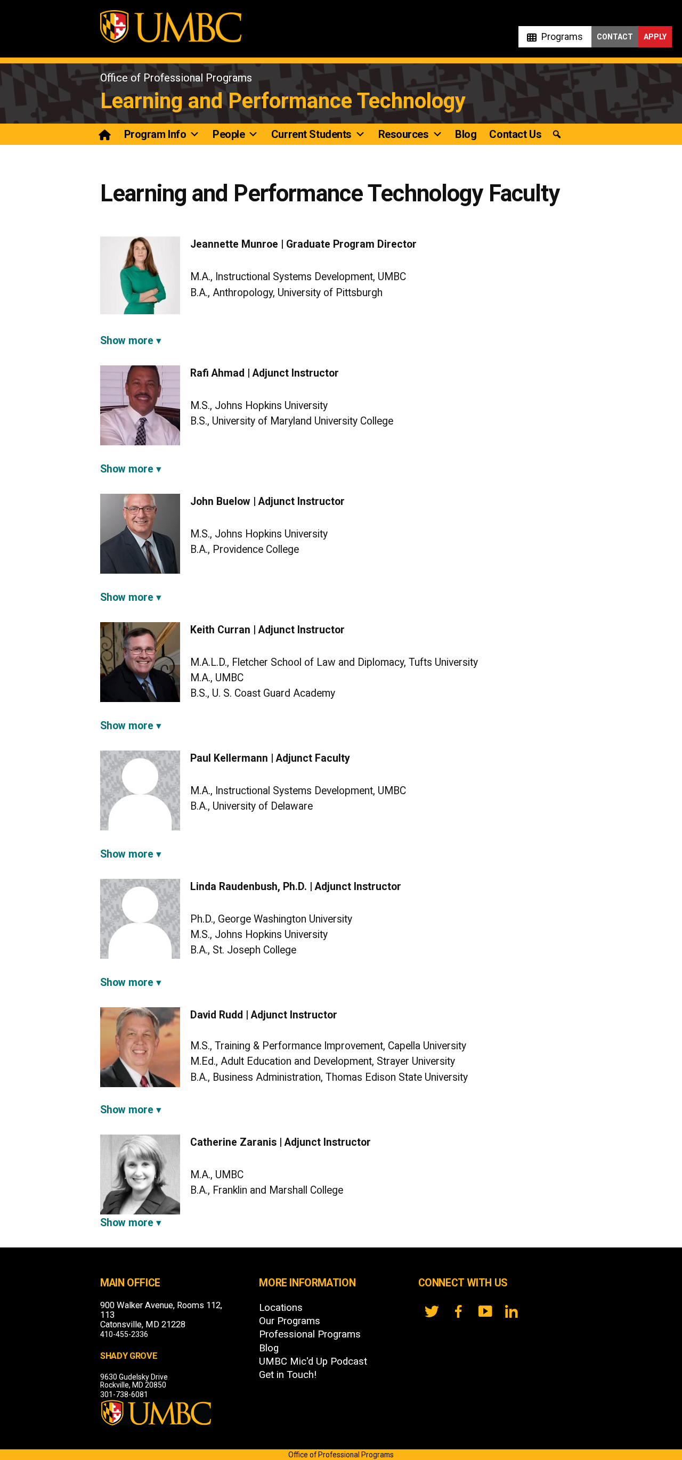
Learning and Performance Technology (283, 100)
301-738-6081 (124, 1394)
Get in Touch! (287, 1375)
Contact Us (515, 134)
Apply (655, 36)
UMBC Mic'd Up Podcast (313, 1361)
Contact (615, 36)
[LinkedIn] (511, 1311)
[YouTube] (485, 1311)
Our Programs (289, 1321)
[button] (557, 134)
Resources (403, 134)
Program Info (155, 134)
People (229, 134)
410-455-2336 (124, 1334)
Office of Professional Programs (176, 77)
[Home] (106, 134)
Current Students (311, 134)
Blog (465, 134)
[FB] (458, 1311)
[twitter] (431, 1311)
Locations (281, 1308)
